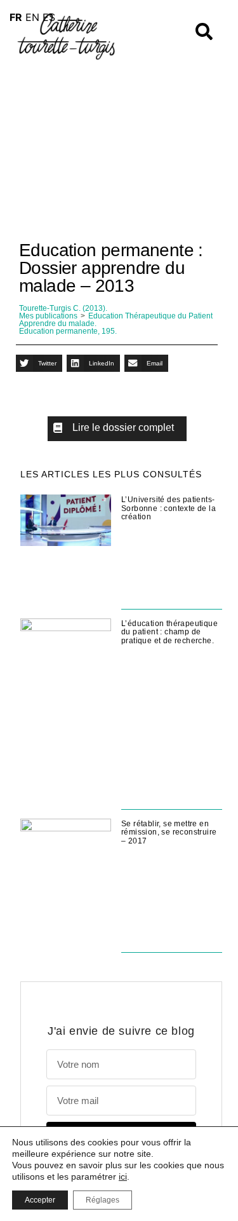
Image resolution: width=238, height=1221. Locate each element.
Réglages (102, 1200)
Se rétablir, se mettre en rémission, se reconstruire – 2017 (168, 832)
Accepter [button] (40, 1200)
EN (32, 17)
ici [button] (123, 1176)
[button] (39, 363)
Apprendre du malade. (57, 323)
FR (16, 17)
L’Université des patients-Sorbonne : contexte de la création (168, 508)
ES (49, 17)
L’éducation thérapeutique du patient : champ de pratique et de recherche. (169, 632)
